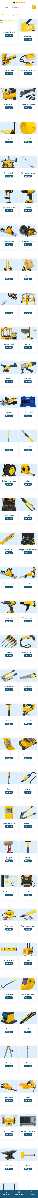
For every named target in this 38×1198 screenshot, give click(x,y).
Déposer (31, 1195)
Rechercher (6, 1195)
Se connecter (19, 1195)
